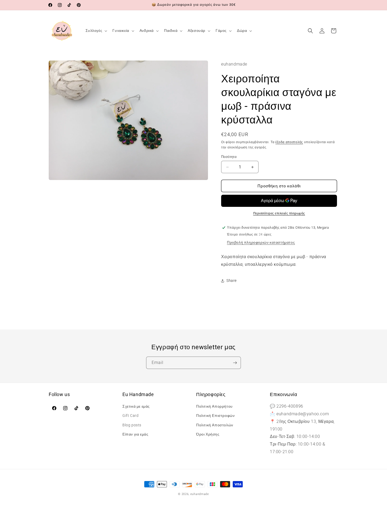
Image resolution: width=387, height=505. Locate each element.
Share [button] (231, 280)
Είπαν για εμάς (135, 434)
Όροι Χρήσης (208, 434)
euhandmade (199, 494)
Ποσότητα (229, 157)
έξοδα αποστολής (289, 142)
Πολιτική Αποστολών (214, 425)
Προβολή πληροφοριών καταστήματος (261, 242)
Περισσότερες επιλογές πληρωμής (279, 213)
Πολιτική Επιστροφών (215, 415)
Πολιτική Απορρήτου (214, 406)
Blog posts (131, 425)
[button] (96, 30)
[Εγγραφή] (235, 363)
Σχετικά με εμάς (136, 406)
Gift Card (130, 415)
